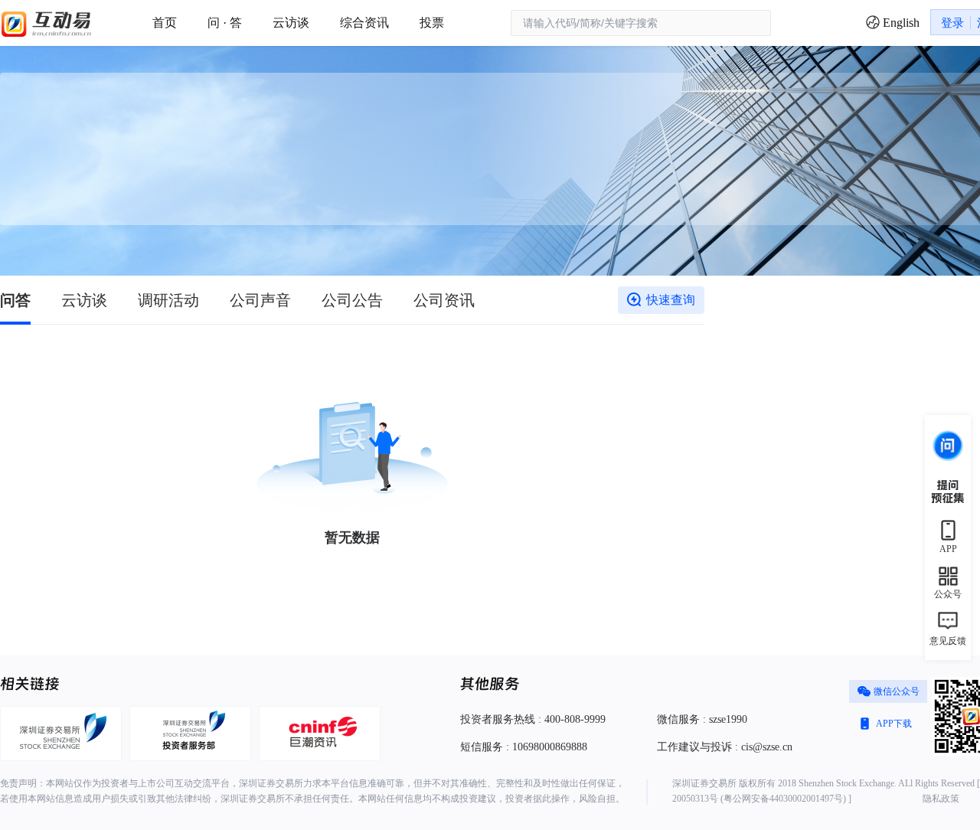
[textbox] (641, 23)
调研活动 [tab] (168, 300)
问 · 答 (224, 22)
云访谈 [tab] (84, 300)
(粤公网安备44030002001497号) (783, 798)
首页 (164, 22)
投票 (432, 22)
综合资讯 (364, 22)
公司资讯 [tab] (444, 300)
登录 (952, 23)
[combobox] (641, 23)
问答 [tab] (15, 300)
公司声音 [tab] (260, 300)
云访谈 (291, 22)
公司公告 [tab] (352, 300)
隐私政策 (941, 798)
